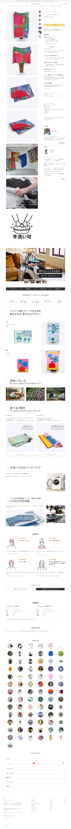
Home (45, 12)
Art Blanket (51, 801)
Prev (7, 264)
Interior (50, 810)
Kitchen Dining (52, 803)
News (66, 801)
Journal (66, 800)
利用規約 (32, 800)
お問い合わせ (33, 807)
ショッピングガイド (34, 812)
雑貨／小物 (42, 6)
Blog (65, 803)
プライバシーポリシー (35, 801)
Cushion (50, 800)
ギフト (47, 6)
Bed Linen (51, 805)
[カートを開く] (66, 3)
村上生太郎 (8, 354)
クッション (32, 6)
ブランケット (21, 6)
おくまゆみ (51, 95)
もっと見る (63, 179)
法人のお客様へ (33, 808)
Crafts (50, 808)
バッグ (37, 6)
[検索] (64, 3)
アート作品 (10, 6)
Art (49, 812)
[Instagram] (8, 818)
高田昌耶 (7, 326)
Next (64, 264)
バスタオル (15, 6)
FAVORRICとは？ (59, 6)
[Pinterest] (49, 88)
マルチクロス (27, 6)
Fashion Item (51, 807)
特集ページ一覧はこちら (35, 753)
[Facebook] (46, 88)
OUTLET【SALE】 (52, 6)
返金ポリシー (33, 810)
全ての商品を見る (62, 142)
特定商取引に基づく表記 (35, 803)
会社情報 (32, 805)
